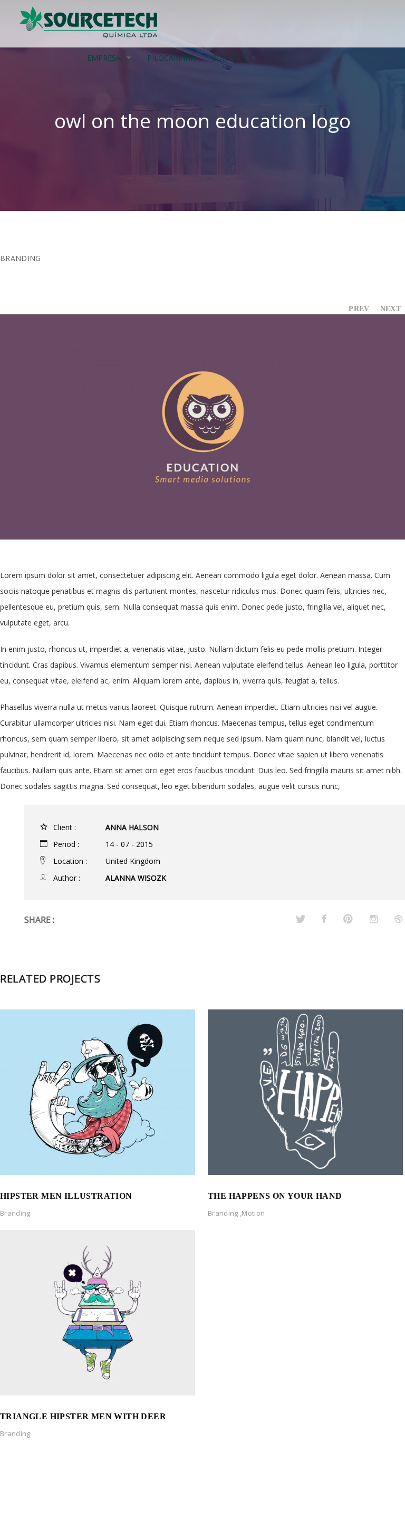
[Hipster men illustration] (97, 1091)
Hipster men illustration (66, 1195)
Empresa (104, 58)
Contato (229, 58)
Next (390, 309)
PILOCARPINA (171, 58)
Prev (359, 309)
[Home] (89, 22)
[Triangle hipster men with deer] (97, 1311)
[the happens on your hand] (305, 1091)
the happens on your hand (275, 1195)
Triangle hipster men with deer (83, 1416)
